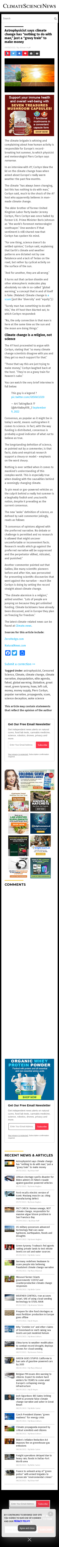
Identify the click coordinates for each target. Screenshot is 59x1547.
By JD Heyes (33, 1321)
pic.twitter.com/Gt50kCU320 (27, 397)
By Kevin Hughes (34, 1186)
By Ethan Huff (33, 1171)
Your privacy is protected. (18, 754)
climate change (35, 674)
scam (47, 694)
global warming (22, 682)
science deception (16, 698)
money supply (22, 690)
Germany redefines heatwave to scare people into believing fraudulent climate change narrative (35, 1264)
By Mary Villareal (35, 1271)
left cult (42, 686)
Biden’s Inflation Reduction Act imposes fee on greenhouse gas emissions (33, 1442)
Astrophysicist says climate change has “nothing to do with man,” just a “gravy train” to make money (34, 1164)
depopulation (25, 678)
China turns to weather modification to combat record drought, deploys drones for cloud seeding (34, 1345)
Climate (19, 674)
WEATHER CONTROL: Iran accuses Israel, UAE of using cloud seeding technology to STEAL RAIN (34, 1298)
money (9, 690)
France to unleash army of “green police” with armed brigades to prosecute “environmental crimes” (34, 1474)
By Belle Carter (34, 1255)
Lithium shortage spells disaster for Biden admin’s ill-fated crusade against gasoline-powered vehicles (35, 1180)
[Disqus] (29, 930)
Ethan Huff (25, 47)
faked (8, 682)
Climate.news (23, 625)
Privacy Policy (22, 1521)
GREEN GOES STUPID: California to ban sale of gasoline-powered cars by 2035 (34, 1361)
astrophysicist (32, 670)
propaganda (34, 694)
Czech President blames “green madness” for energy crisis (32, 1416)
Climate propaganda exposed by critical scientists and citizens (33, 1429)
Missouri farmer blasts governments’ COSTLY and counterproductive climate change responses (34, 1282)
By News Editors (34, 1337)
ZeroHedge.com (14, 639)
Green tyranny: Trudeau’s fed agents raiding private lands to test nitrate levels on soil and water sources (35, 1248)
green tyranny (20, 686)
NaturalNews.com (15, 645)
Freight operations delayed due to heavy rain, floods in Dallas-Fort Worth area (34, 1458)
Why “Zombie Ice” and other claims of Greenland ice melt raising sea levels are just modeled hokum (34, 1330)
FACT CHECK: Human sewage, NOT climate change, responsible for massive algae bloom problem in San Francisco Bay (33, 1213)
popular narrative (15, 694)
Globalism (39, 682)
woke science (36, 698)
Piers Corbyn (40, 690)
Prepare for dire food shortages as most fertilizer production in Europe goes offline (35, 1314)
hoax (34, 686)
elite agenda (42, 678)
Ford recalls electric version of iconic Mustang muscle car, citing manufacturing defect (33, 1195)
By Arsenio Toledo (36, 1305)
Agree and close (27, 1528)
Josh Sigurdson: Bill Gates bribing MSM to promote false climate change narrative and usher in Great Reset (35, 1400)
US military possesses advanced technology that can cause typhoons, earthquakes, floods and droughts (34, 1232)
